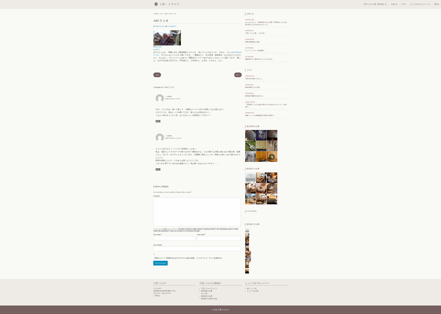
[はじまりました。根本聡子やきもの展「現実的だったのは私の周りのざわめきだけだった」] (250, 177)
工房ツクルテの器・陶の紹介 (373, 4)
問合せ (436, 4)
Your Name (157, 234)
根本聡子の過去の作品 (209, 299)
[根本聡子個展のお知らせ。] (261, 177)
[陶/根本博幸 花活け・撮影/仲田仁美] (261, 135)
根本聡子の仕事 (206, 296)
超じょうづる (252, 288)
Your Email (201, 234)
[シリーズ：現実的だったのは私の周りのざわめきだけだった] (272, 177)
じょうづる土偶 (252, 291)
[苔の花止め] (261, 146)
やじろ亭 (204, 293)
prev (157, 75)
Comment (156, 196)
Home (156, 14)
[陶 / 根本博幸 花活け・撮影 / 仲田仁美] (272, 135)
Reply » (158, 121)
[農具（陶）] (250, 146)
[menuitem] (375, 4)
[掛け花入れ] (272, 146)
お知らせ (394, 4)
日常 (166, 14)
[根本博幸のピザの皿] (250, 135)
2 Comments (171, 26)
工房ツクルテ (223, 310)
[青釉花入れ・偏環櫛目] (272, 156)
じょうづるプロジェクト (418, 4)
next (238, 75)
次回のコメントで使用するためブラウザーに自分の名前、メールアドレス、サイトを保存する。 (188, 258)
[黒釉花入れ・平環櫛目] (261, 156)
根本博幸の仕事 (206, 291)
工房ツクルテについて (209, 288)
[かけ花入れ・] (250, 156)
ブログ (403, 4)
